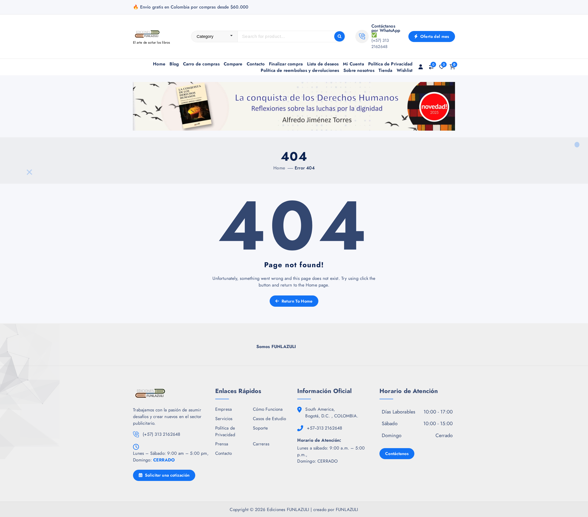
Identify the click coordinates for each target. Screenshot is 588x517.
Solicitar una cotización (166, 475)
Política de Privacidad (390, 64)
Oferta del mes (434, 36)
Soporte (260, 428)
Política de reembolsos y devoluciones (300, 70)
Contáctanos (397, 454)
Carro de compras (201, 64)
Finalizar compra (286, 64)
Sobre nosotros (358, 70)
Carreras (261, 444)
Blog (174, 64)
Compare (233, 64)
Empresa (223, 409)
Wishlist (405, 70)
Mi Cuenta (353, 64)
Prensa (221, 444)
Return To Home (296, 301)
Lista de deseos (323, 64)
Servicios (224, 418)
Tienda (385, 70)
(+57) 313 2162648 (380, 43)
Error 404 (305, 168)
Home (159, 64)
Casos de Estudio (269, 418)
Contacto (256, 64)
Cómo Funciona (268, 409)
